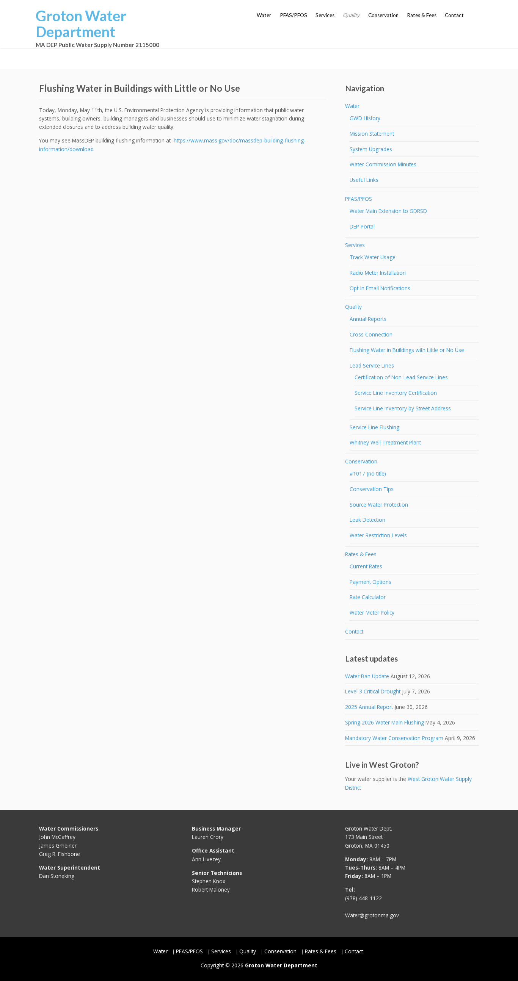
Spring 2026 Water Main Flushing (384, 722)
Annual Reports (368, 318)
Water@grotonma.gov (372, 915)
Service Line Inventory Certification (396, 392)
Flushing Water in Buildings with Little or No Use (407, 350)
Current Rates (366, 566)
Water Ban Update (367, 676)
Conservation (383, 15)
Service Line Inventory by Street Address (403, 408)
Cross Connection (371, 334)
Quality (351, 15)
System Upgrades (371, 149)
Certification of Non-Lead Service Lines (401, 377)
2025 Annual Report (369, 706)
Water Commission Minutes (383, 164)
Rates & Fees (421, 15)
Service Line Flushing (374, 427)
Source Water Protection (379, 504)
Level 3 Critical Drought (372, 691)
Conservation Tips (372, 489)
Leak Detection (367, 519)
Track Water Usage (373, 257)
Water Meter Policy (372, 612)
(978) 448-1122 (363, 898)
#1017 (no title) (368, 473)
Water (264, 15)
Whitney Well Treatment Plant (385, 442)
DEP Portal (362, 226)
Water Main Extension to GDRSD (388, 210)
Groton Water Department (81, 23)
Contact (454, 15)
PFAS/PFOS (293, 15)
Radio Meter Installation (378, 272)
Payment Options (370, 581)
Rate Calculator (368, 597)
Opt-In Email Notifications (380, 288)
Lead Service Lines (372, 365)
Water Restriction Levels (378, 535)
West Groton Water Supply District (408, 783)
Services (325, 15)
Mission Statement (372, 133)
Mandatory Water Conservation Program (394, 738)
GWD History (365, 118)
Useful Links (364, 179)
